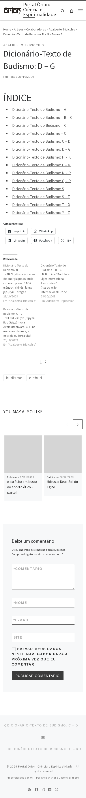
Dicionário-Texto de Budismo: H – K (41, 157)
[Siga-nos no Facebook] (36, 789)
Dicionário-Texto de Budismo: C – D (41, 141)
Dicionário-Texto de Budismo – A (39, 109)
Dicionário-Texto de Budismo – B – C (42, 117)
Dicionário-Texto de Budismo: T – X (41, 204)
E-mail (21, 620)
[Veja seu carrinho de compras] (71, 10)
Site (17, 637)
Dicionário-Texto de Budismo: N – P (41, 172)
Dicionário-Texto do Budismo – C (39, 125)
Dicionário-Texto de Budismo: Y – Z (41, 212)
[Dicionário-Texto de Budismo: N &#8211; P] (22, 283)
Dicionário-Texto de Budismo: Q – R (41, 180)
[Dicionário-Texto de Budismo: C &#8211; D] (22, 327)
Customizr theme (69, 777)
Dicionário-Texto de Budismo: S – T (41, 196)
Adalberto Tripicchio (62, 29)
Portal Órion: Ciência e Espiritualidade (45, 766)
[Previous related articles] (67, 424)
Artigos (19, 29)
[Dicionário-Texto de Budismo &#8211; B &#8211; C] (59, 283)
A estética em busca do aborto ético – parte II (22, 487)
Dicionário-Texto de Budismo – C (39, 133)
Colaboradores (36, 29)
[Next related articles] (78, 424)
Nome (20, 603)
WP (32, 777)
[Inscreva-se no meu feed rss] (29, 789)
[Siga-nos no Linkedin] (49, 789)
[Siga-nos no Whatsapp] (56, 789)
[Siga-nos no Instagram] (43, 789)
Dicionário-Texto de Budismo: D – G (26, 34)
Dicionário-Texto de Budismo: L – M (41, 164)
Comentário (28, 569)
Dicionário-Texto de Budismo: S (38, 188)
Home (7, 29)
